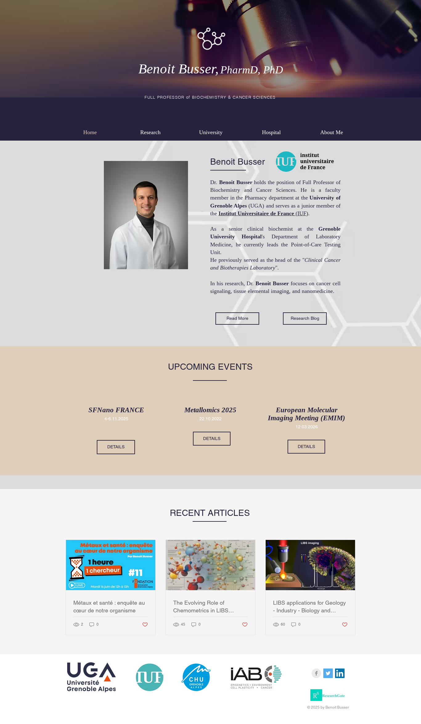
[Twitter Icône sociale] (328, 673)
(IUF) (263, 213)
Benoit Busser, (210, 68)
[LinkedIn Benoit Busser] (340, 673)
